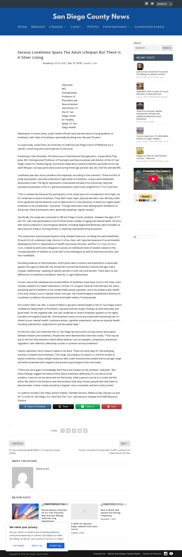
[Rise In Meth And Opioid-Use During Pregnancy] (114, 505)
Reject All (37, 545)
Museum (164, 97)
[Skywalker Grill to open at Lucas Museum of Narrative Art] (140, 86)
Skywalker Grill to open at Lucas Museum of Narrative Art (152, 92)
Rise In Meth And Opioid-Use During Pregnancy (111, 513)
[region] (37, 536)
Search (137, 43)
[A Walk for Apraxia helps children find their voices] (84, 512)
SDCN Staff (60, 63)
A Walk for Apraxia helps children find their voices (84, 526)
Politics (93, 27)
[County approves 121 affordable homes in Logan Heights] (140, 130)
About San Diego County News (124, 553)
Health (87, 63)
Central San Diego (156, 141)
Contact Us (99, 553)
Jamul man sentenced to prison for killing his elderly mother (152, 73)
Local (75, 27)
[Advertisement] (153, 218)
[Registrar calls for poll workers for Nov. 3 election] (140, 150)
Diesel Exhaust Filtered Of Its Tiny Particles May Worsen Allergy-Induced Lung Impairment (54, 515)
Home (22, 27)
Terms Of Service (152, 553)
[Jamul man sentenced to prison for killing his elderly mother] (140, 66)
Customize (18, 545)
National (38, 27)
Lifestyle (56, 27)
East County (153, 77)
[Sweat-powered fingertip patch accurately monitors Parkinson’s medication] (25, 512)
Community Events (149, 27)
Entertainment (115, 27)
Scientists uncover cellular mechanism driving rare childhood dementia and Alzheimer (149, 115)
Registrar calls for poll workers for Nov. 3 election (151, 157)
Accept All (55, 545)
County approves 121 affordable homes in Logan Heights (152, 137)
